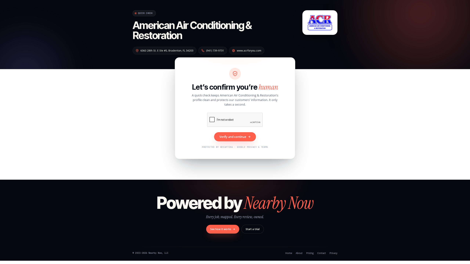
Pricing (310, 253)
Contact (321, 253)
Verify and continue (232, 137)
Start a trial (253, 229)
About (299, 253)
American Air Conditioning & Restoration (192, 30)
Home (288, 253)
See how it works (220, 229)
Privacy (333, 253)
